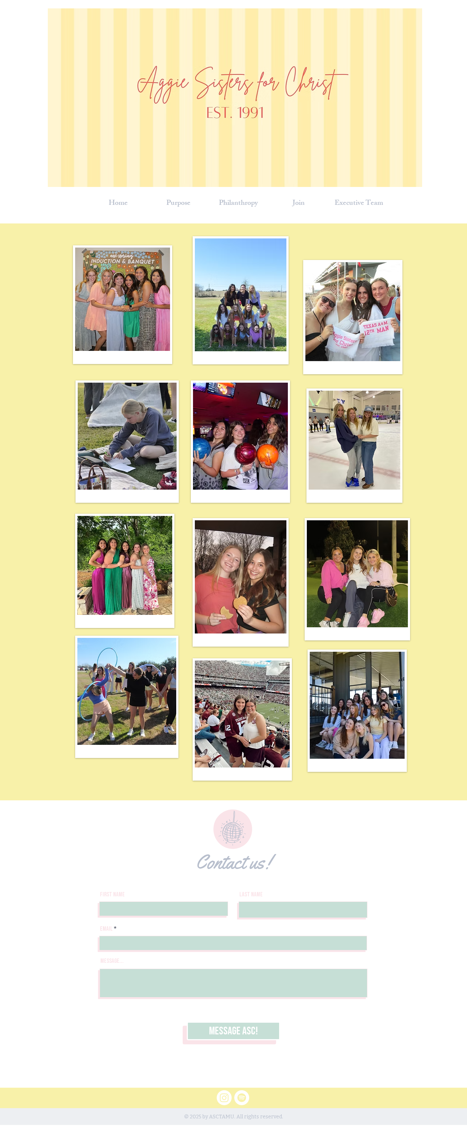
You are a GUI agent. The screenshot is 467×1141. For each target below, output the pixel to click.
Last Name (251, 895)
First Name (112, 895)
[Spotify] (241, 1097)
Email (106, 929)
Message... (112, 961)
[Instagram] (224, 1097)
